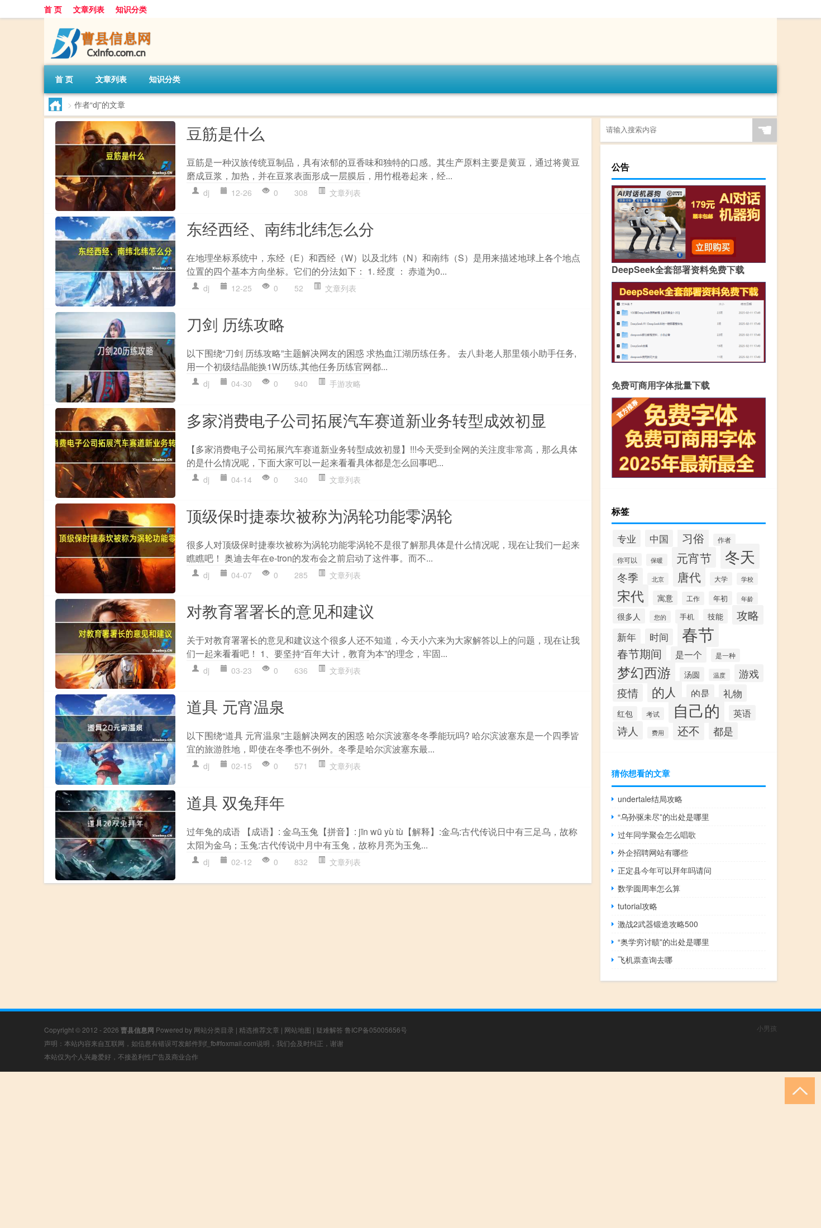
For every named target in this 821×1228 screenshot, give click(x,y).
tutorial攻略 (637, 906)
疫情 (627, 692)
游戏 (749, 673)
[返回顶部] (797, 1089)
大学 (721, 579)
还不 (688, 730)
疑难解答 (329, 1029)
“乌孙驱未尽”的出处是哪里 (663, 816)
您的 (660, 616)
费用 (658, 732)
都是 (723, 731)
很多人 (629, 616)
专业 (626, 538)
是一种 (725, 655)
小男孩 (767, 1028)
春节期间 (639, 653)
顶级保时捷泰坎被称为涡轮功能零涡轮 (319, 515)
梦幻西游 (644, 672)
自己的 (696, 710)
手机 (687, 616)
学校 (747, 578)
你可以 (627, 559)
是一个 (688, 654)
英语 (742, 713)
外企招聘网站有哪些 (653, 852)
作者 (724, 539)
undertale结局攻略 (650, 798)
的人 (664, 692)
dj (206, 192)
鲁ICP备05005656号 (376, 1029)
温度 (719, 674)
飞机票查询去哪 (645, 959)
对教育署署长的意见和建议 (280, 610)
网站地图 (297, 1029)
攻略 (748, 615)
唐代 (689, 576)
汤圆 (692, 674)
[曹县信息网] (102, 21)
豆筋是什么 (226, 133)
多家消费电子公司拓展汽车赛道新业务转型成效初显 (366, 420)
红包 (625, 713)
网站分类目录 (214, 1029)
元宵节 (694, 557)
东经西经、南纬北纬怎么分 (280, 228)
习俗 (693, 538)
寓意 (665, 597)
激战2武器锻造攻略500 (658, 923)
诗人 (627, 730)
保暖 (657, 559)
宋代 (630, 595)
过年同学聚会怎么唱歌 (657, 834)
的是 (700, 693)
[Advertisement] (335, 1150)
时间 (659, 637)
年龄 (747, 598)
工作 (693, 598)
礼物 (732, 693)
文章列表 (88, 9)
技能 (715, 616)
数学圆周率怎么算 (649, 888)
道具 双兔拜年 (236, 802)
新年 (626, 637)
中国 (659, 538)
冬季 (627, 576)
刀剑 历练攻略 (236, 324)
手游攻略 (345, 383)
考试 (653, 713)
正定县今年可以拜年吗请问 (665, 870)
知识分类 (131, 9)
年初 (720, 598)
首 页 (53, 9)
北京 (658, 578)
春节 (698, 633)
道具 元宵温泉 (236, 706)
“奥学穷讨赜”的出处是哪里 (663, 941)
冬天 (740, 556)
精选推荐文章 (259, 1029)
